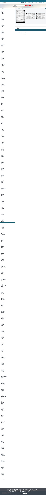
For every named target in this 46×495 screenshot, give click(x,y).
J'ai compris (25, 493)
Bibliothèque (40, 2)
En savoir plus (20, 493)
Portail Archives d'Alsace (23, 2)
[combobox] (28, 5)
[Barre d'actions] (45, 8)
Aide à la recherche (15, 6)
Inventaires (36, 2)
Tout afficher (18, 8)
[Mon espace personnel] (44, 3)
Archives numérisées (30, 2)
